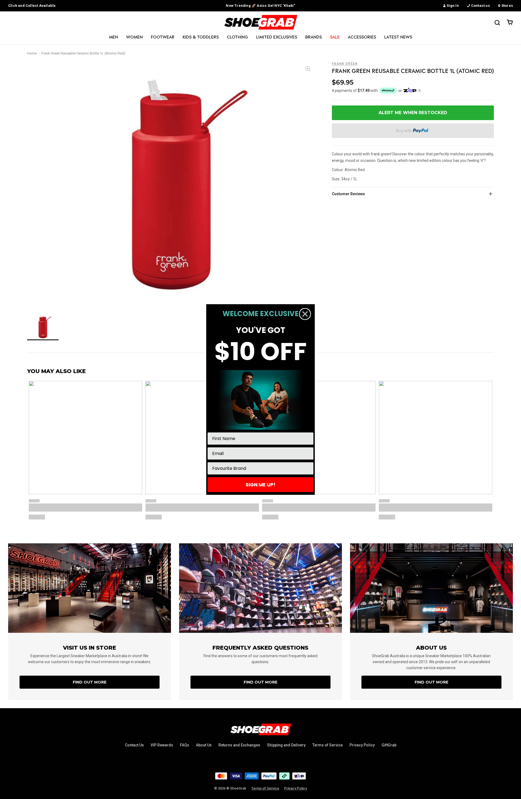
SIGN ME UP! (260, 484)
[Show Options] (308, 468)
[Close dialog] (305, 314)
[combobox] (259, 468)
